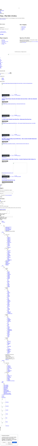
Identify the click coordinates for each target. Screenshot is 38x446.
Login (1, 196)
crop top (3, 79)
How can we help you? (3, 213)
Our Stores (9, 367)
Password (1, 193)
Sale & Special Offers (5, 41)
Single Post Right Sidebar (7, 394)
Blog (2, 382)
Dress (6, 417)
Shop (2, 265)
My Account (4, 397)
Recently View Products (11, 380)
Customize (4, 442)
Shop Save (7, 359)
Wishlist (3, 396)
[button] (12, 95)
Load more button (6, 390)
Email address (2, 191)
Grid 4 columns (6, 386)
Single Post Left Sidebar (7, 393)
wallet (3, 78)
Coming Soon (9, 370)
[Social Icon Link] (0, 34)
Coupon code (2, 216)
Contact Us (23, 29)
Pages (3, 381)
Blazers (7, 421)
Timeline (8, 369)
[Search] (0, 11)
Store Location (9, 368)
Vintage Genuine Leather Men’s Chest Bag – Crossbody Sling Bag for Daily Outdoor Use (19, 159)
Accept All (14, 442)
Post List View (6, 388)
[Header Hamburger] (1, 9)
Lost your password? (9, 195)
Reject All (9, 442)
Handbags (7, 264)
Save (1, 214)
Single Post (5, 392)
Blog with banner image (7, 391)
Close (3, 214)
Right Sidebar (6, 387)
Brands (8, 378)
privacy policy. (24, 42)
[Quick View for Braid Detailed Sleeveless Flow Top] (15, 176)
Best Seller (3, 40)
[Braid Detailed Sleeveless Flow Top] (14, 172)
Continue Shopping (3, 209)
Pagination (5, 389)
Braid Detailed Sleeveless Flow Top (8, 180)
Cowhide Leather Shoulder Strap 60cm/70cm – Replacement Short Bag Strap (16, 119)
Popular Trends (4, 43)
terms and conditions (35, 41)
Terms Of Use (24, 26)
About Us (23, 28)
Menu (3, 221)
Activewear (3, 42)
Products (3, 360)
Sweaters (7, 262)
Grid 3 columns (6, 385)
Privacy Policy (24, 27)
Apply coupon (2, 217)
